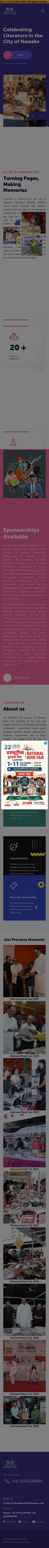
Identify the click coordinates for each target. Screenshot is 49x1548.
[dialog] (24, 774)
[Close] (45, 743)
